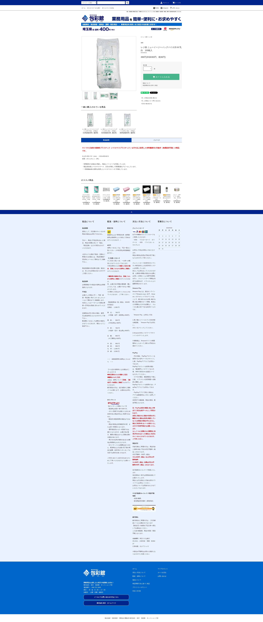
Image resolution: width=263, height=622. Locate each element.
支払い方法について (139, 572)
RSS (134, 591)
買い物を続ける (147, 103)
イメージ (156, 140)
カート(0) (178, 2)
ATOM (139, 591)
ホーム (83, 8)
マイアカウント (163, 569)
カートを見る (162, 572)
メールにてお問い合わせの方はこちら (106, 597)
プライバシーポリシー (140, 587)
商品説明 (106, 140)
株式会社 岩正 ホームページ (106, 603)
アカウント (166, 2)
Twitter (157, 8)
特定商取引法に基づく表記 (150, 85)
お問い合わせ (175, 8)
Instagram (165, 8)
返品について (146, 83)
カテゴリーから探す (94, 8)
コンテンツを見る (109, 8)
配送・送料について (139, 576)
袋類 (146, 37)
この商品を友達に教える (150, 98)
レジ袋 (150, 37)
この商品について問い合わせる (151, 101)
